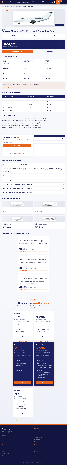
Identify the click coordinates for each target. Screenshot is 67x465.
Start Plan (22, 336)
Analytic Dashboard (38, 430)
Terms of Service (37, 449)
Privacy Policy (37, 447)
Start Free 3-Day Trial (17, 51)
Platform (18, 2)
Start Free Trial (59, 2)
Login (52, 2)
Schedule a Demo (5, 453)
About (3, 447)
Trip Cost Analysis (38, 437)
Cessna (20, 6)
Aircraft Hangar (8, 6)
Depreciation (37, 439)
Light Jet (15, 6)
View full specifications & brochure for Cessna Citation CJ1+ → (19, 87)
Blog (2, 449)
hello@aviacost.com (20, 153)
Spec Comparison (38, 435)
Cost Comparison (37, 432)
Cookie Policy (37, 451)
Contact (3, 451)
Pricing (28, 2)
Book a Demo (42, 2)
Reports (24, 2)
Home (3, 6)
